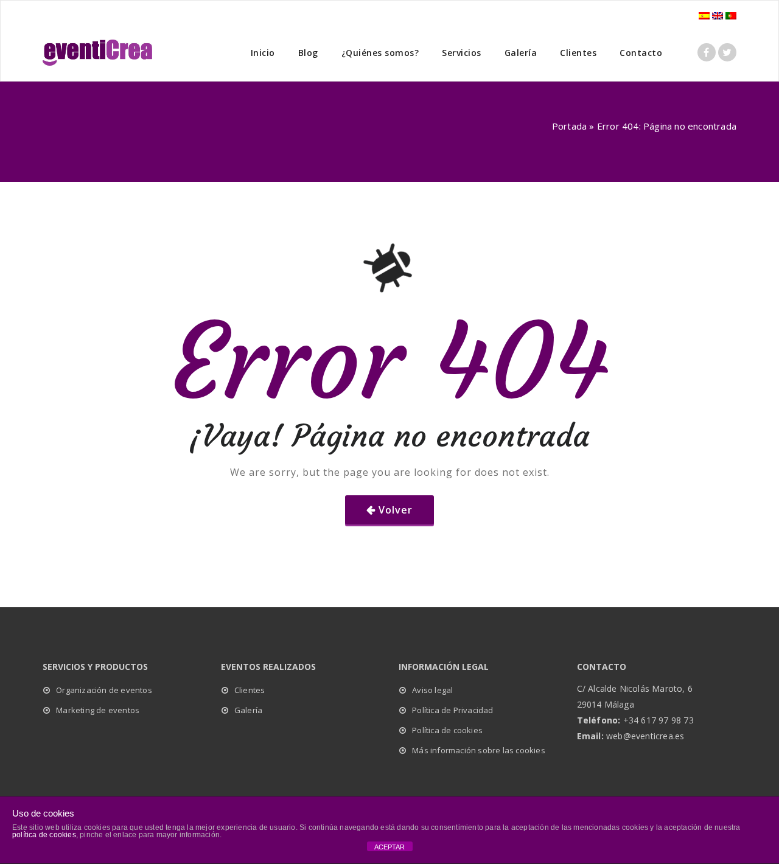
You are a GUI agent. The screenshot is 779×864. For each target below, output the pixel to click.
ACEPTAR (389, 847)
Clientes (578, 52)
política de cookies (44, 835)
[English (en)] (717, 15)
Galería (521, 52)
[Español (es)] (704, 15)
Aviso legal (432, 690)
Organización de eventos (104, 690)
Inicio (263, 52)
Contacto (641, 52)
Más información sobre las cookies (478, 750)
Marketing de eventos (97, 710)
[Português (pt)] (730, 15)
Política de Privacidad (452, 710)
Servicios (461, 52)
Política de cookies (447, 730)
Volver (396, 510)
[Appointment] (97, 52)
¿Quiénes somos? (380, 52)
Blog (308, 52)
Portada (569, 126)
